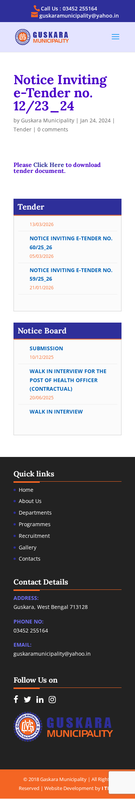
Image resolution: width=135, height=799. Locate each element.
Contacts (29, 558)
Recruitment (34, 535)
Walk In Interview (56, 409)
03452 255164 (31, 630)
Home (26, 489)
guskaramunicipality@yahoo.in (52, 653)
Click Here (48, 164)
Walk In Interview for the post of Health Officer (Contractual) (68, 377)
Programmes (35, 524)
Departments (35, 512)
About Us (30, 500)
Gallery (27, 547)
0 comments (53, 129)
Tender (23, 129)
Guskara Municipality (47, 120)
